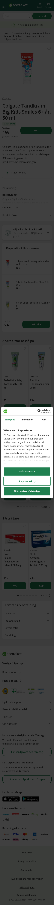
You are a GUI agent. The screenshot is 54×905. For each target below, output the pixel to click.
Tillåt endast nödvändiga (27, 491)
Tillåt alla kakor (27, 471)
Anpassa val (25, 481)
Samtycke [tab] (10, 419)
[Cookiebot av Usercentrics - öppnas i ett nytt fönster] (38, 411)
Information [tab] (27, 419)
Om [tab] (44, 419)
